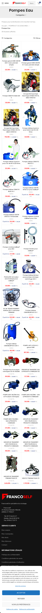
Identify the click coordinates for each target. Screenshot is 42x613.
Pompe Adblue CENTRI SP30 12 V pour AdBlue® (31, 189)
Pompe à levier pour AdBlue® (31, 250)
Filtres (38, 38)
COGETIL (31, 350)
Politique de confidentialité (27, 609)
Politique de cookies (12, 609)
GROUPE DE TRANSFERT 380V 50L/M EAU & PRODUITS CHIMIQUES (30, 444)
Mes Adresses (6, 541)
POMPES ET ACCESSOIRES (18, 26)
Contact (4, 545)
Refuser (21, 599)
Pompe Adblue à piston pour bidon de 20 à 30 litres (30, 130)
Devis (31, 3)
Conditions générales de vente (12, 558)
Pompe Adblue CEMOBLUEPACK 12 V (30, 311)
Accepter (21, 593)
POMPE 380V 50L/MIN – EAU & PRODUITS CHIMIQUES (11, 421)
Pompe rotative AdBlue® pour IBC (11, 248)
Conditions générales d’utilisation (13, 562)
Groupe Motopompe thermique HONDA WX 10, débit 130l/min (30, 95)
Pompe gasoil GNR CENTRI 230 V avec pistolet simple (11, 63)
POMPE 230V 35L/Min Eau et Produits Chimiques (11, 396)
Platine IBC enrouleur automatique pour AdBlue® (11, 279)
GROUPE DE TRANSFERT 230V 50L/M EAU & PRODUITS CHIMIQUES (11, 444)
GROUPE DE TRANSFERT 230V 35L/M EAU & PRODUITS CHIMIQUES (30, 421)
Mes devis (5, 537)
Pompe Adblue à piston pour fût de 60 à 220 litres (11, 162)
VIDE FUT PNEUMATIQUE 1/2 (30, 478)
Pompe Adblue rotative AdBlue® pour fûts (31, 217)
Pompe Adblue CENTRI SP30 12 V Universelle (11, 216)
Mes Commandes (7, 534)
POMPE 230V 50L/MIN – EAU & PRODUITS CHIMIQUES (31, 396)
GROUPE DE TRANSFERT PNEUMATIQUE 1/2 (11, 477)
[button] (11, 56)
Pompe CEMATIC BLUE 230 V (11, 97)
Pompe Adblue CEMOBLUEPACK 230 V (11, 345)
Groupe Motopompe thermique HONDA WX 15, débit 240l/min (11, 130)
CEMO (11, 67)
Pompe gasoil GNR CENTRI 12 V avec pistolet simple (31, 64)
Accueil (4, 26)
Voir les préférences (21, 604)
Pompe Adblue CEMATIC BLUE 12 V (30, 162)
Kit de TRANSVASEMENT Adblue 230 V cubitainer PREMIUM (11, 310)
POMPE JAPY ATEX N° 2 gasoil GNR (30, 346)
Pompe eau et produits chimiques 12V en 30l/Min (11, 370)
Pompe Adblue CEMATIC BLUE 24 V (11, 190)
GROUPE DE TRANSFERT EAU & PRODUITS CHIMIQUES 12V (31, 370)
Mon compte (6, 530)
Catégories (20, 15)
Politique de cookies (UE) (10, 566)
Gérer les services (20, 586)
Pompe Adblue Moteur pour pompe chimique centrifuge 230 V (31, 277)
